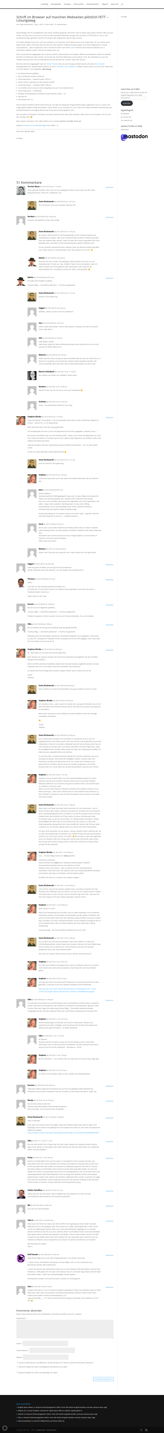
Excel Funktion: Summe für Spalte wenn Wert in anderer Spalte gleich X (55, 1411)
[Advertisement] (64, 155)
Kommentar (21, 1318)
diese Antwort (99, 64)
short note (49, 24)
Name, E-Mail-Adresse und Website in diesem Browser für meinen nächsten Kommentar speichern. (56, 1363)
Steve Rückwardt (46, 201)
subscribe (126, 103)
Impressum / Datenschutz (46, 1430)
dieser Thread (52, 64)
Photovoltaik (79, 4)
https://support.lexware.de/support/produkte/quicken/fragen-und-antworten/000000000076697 (63, 1133)
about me (114, 4)
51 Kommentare (61, 24)
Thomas (27, 125)
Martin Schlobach (46, 371)
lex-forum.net (126, 117)
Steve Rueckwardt (26, 24)
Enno (32, 125)
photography (56, 4)
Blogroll (105, 4)
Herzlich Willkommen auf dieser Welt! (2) (49, 1421)
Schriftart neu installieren (66, 66)
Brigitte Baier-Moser (25, 1407)
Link (72, 47)
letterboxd (125, 129)
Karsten (31, 1085)
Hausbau (67, 4)
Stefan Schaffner (35, 1190)
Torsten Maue (34, 186)
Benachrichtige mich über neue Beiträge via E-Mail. (38, 1373)
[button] (5, 1428)
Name (19, 1343)
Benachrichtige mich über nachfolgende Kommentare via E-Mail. (43, 1367)
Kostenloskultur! (92, 4)
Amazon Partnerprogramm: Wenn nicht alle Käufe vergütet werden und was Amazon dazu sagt (71, 1407)
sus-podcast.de (126, 120)
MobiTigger (42, 125)
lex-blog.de (125, 114)
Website (19, 1357)
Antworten (109, 187)
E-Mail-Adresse (22, 1350)
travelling (44, 4)
